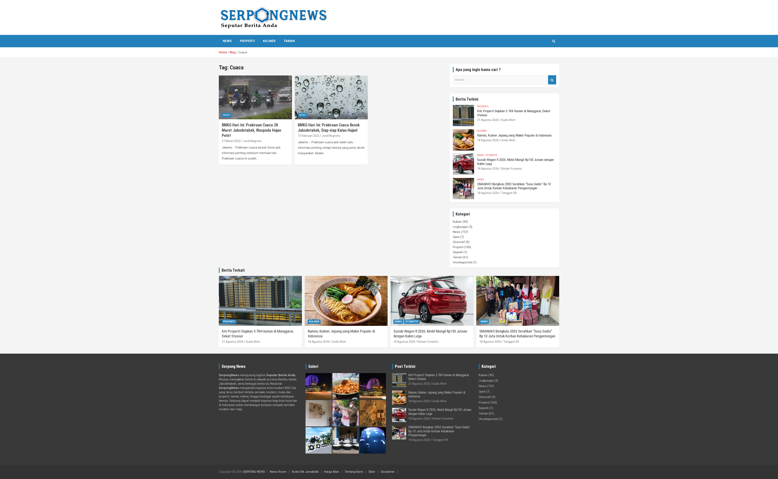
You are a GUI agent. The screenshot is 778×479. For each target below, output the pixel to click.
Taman (289, 41)
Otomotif (491, 155)
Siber (372, 472)
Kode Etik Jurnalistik (305, 472)
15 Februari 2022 (308, 135)
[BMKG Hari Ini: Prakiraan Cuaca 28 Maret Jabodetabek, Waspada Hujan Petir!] (255, 97)
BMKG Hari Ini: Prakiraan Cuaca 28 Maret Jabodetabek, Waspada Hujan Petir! (251, 130)
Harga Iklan (331, 472)
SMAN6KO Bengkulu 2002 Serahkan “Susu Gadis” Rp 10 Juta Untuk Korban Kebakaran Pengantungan (514, 186)
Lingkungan (460, 227)
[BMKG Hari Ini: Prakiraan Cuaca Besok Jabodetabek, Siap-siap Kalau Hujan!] (331, 97)
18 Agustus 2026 (488, 140)
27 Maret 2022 (231, 141)
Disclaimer (388, 472)
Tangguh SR (509, 193)
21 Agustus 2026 (488, 120)
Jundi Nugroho (252, 141)
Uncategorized (462, 262)
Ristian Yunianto (511, 168)
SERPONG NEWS (254, 472)
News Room (278, 472)
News (227, 41)
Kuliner (269, 41)
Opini (456, 237)
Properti (247, 41)
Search (552, 79)
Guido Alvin (508, 120)
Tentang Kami (354, 472)
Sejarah (458, 252)
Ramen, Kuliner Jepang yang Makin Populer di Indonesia (514, 135)
